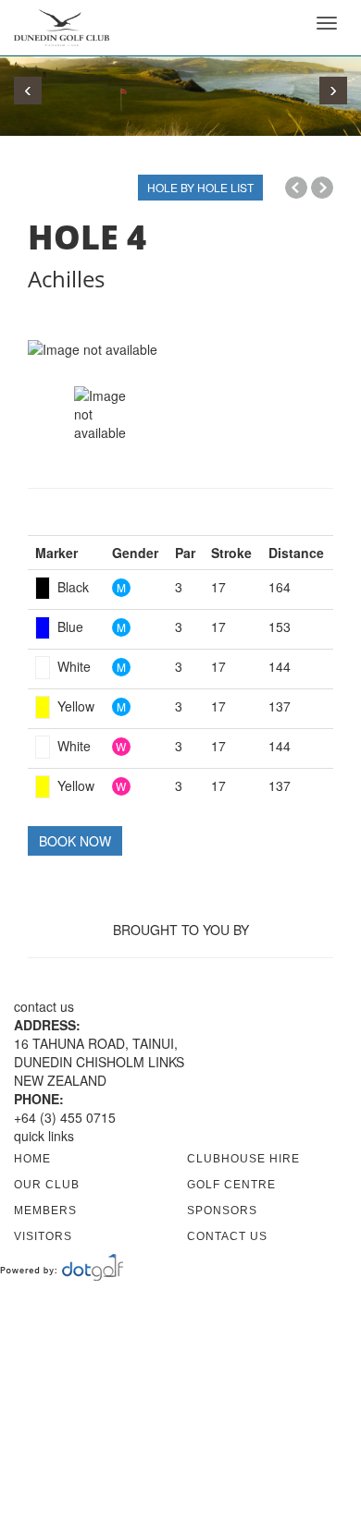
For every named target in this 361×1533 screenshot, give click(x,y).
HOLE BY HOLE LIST (200, 187)
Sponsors (222, 1210)
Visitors (43, 1236)
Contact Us (227, 1236)
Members (45, 1210)
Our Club (47, 1184)
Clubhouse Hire (243, 1158)
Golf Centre (231, 1184)
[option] (180, 349)
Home (32, 1158)
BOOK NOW (75, 841)
